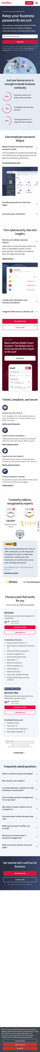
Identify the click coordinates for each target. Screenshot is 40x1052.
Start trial (20, 42)
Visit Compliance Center (10, 444)
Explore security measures (11, 424)
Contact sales (20, 328)
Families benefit (7, 485)
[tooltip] (26, 643)
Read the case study (11, 573)
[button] (20, 146)
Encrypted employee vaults (11, 163)
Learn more (20, 358)
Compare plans (18, 753)
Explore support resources (11, 465)
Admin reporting (7, 259)
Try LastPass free (20, 321)
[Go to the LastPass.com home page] (6, 3)
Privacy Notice (28, 48)
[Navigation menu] (37, 3)
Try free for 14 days (20, 627)
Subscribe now (20, 632)
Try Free (29, 3)
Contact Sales (9, 741)
